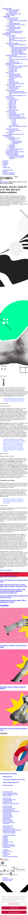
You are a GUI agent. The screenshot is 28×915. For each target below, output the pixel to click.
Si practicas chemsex (14, 88)
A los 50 (14, 123)
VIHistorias (5, 160)
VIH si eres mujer (10, 72)
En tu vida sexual (10, 136)
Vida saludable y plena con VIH (16, 114)
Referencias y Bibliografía (6, 570)
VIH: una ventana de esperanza (10, 856)
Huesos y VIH (12, 106)
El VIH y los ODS (10, 15)
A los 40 (14, 122)
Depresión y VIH (13, 68)
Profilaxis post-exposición (12, 153)
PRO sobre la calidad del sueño (19, 54)
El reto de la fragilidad (14, 115)
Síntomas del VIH (10, 29)
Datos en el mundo (13, 11)
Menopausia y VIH (13, 110)
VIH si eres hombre (10, 84)
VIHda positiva (6, 853)
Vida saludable (9, 96)
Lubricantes (11, 145)
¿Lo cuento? (12, 36)
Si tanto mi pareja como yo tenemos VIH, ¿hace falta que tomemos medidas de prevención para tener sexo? (12, 591)
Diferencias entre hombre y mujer (17, 24)
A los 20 (14, 119)
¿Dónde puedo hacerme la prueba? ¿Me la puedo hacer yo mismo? (13, 601)
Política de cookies (7, 880)
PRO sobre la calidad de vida (19, 50)
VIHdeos (5, 164)
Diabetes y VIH (12, 107)
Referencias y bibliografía (9, 174)
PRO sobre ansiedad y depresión (19, 48)
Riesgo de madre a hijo (14, 23)
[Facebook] (3, 2)
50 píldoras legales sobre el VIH (16, 134)
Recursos (5, 171)
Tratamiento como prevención (16, 149)
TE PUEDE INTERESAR (9, 835)
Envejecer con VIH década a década (17, 118)
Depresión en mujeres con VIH (16, 83)
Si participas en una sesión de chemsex (15, 151)
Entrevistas (5, 163)
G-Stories (5, 852)
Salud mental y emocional (15, 67)
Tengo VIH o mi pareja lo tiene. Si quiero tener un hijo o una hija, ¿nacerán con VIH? (13, 585)
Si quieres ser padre (13, 87)
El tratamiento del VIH (11, 55)
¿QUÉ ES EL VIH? (7, 791)
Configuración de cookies (14, 903)
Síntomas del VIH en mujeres (16, 31)
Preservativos (12, 139)
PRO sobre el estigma (17, 51)
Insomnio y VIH (13, 71)
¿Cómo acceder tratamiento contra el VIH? (14, 779)
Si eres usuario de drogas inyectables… (18, 20)
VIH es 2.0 (5, 855)
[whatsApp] (3, 383)
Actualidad (4, 605)
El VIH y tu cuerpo (10, 98)
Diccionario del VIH (8, 170)
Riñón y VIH (12, 104)
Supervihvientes (13, 112)
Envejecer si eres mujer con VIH (16, 116)
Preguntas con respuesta (8, 172)
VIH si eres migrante (11, 90)
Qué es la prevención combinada (16, 155)
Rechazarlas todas (14, 908)
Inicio (1, 181)
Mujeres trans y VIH (14, 82)
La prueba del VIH (10, 25)
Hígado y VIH (12, 103)
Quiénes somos (6, 167)
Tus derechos (9, 132)
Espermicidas (15, 143)
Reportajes (5, 162)
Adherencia (11, 60)
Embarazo (11, 79)
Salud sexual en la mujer (14, 74)
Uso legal (5, 877)
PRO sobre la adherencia (18, 52)
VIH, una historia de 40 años (13, 9)
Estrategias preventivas (14, 138)
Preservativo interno (16, 142)
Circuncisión (12, 147)
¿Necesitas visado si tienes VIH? (16, 91)
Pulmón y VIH (12, 102)
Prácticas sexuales (13, 19)
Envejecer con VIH (10, 111)
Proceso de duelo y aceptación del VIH (18, 66)
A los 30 (14, 120)
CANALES (6, 849)
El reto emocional (10, 64)
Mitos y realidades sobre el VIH (13, 13)
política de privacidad (8, 879)
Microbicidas (12, 146)
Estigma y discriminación (12, 128)
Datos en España (13, 12)
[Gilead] (4, 860)
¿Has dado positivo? (11, 35)
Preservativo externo (17, 140)
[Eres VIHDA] (6, 178)
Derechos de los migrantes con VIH (17, 95)
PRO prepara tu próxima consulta (20, 47)
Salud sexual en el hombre (15, 86)
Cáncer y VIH (12, 108)
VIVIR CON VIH (7, 806)
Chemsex (11, 21)
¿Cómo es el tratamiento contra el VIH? (18, 59)
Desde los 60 (15, 124)
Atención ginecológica (14, 75)
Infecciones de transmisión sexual (14, 32)
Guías (4, 166)
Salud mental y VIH (13, 99)
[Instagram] (5, 6)
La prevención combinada (12, 154)
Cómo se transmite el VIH (12, 17)
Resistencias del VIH (14, 62)
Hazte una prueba (4, 576)
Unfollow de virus (7, 851)
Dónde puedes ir (12, 576)
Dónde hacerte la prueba (14, 27)
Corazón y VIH (12, 100)
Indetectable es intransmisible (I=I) (14, 63)
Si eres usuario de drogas (12, 150)
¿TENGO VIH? (7, 798)
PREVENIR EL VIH (8, 826)
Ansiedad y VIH (13, 70)
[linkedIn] (3, 382)
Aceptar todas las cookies (14, 912)
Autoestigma (12, 131)
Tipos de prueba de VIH (14, 28)
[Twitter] (3, 380)
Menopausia (12, 80)
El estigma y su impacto (14, 130)
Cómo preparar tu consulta (12, 43)
